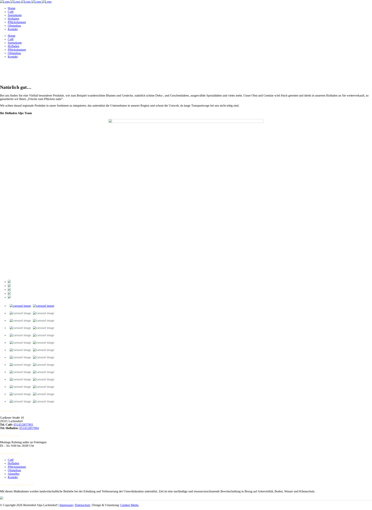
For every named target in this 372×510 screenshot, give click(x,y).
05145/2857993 (23, 424)
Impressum (66, 505)
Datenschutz (82, 505)
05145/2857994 (29, 428)
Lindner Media (129, 505)
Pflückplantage (17, 466)
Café (11, 459)
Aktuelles (13, 473)
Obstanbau (14, 470)
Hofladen (13, 463)
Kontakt (13, 477)
